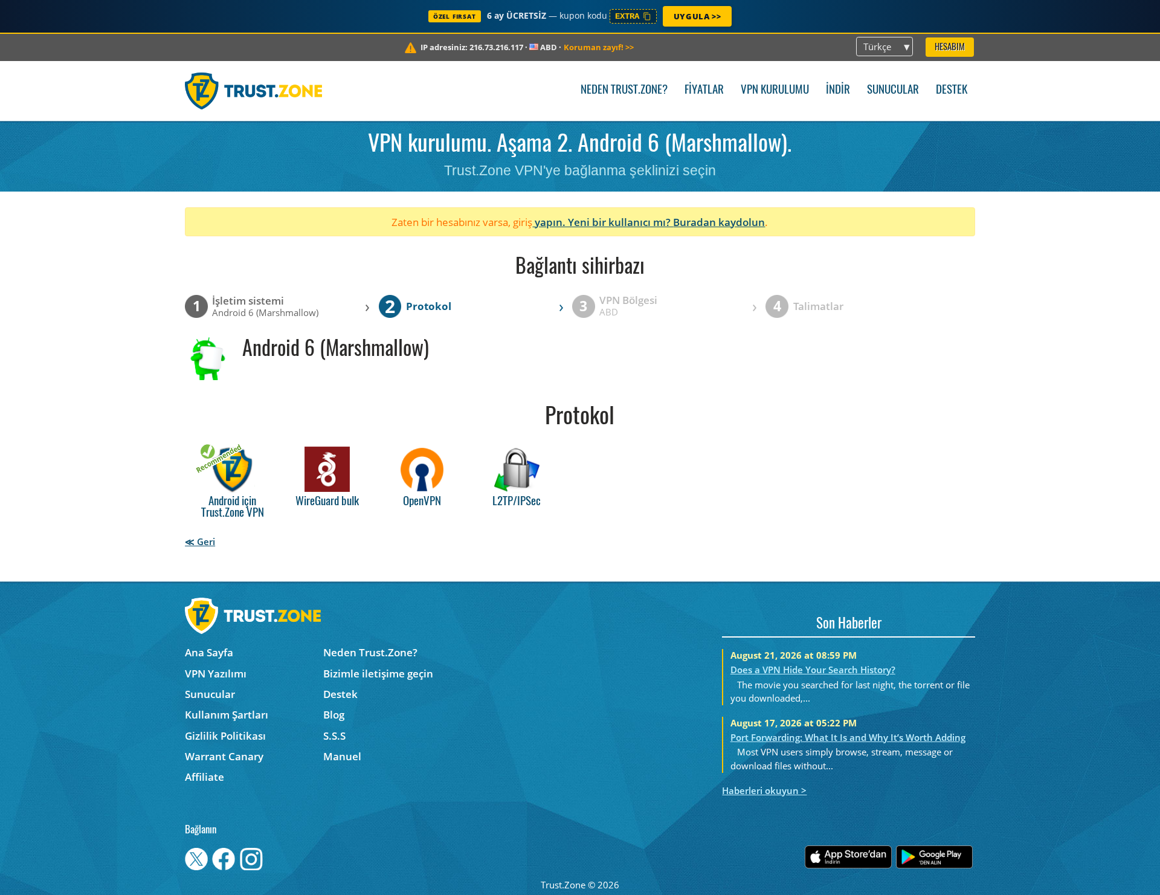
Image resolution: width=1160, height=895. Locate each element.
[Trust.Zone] (253, 90)
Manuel (342, 756)
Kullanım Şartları (226, 715)
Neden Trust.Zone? (624, 90)
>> (599, 47)
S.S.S (334, 736)
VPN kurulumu (775, 90)
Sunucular (893, 90)
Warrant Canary (224, 756)
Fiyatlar (704, 90)
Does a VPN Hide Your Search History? (812, 670)
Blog (333, 715)
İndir (838, 90)
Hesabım (950, 47)
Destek (951, 90)
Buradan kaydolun (719, 222)
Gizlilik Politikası (225, 736)
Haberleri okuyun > (764, 790)
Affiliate (204, 777)
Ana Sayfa (209, 652)
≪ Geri (200, 541)
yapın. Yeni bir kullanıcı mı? (602, 222)
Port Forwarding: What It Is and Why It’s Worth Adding (847, 737)
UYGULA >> (697, 16)
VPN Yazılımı (215, 673)
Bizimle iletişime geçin (378, 673)
